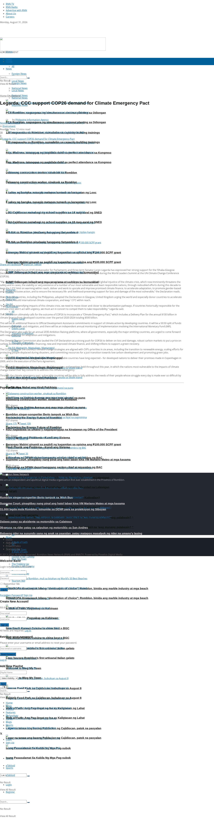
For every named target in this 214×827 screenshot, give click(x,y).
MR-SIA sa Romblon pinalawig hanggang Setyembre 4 (42, 242)
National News (20, 97)
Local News (18, 90)
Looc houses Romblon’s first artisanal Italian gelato (40, 657)
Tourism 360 (18, 580)
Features (10, 712)
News (9, 706)
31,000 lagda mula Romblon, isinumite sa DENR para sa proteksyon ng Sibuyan (53, 509)
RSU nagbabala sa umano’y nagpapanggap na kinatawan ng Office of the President (61, 429)
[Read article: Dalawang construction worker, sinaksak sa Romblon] (95, 393)
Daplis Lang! (18, 328)
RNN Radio (12, 7)
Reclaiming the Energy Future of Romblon (34, 427)
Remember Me (11, 583)
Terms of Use (13, 549)
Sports (9, 767)
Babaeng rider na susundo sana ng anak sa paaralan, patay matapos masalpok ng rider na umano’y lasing (71, 533)
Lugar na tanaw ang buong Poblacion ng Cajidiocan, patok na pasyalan (53, 737)
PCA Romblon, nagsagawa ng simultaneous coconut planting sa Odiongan (56, 122)
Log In (28, 630)
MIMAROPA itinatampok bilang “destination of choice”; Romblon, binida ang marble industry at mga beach (77, 598)
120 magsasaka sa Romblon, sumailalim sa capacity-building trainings (53, 142)
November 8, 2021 (10, 123)
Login (9, 784)
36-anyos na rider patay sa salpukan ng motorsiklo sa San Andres (44, 527)
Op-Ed (9, 718)
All (13, 311)
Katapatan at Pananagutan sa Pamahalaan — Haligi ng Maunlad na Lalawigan (57, 487)
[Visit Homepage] (18, 35)
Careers (10, 16)
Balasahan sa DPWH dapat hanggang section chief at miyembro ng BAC (54, 467)
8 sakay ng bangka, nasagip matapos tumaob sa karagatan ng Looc (51, 202)
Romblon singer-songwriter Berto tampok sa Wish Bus (42, 414)
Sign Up (28, 595)
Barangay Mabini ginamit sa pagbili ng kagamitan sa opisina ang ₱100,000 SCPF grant (63, 262)
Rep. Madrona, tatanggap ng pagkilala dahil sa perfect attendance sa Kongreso (58, 162)
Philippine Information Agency (31, 119)
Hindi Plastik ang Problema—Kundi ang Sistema (38, 447)
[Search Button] (28, 802)
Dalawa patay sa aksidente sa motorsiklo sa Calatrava (36, 521)
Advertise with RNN (16, 10)
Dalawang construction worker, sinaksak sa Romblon (41, 182)
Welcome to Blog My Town (23, 677)
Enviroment (13, 95)
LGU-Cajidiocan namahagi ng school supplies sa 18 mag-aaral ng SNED (54, 222)
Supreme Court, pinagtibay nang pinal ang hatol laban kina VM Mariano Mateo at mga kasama (68, 459)
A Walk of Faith (20, 542)
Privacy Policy (13, 545)
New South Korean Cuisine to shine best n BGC (37, 637)
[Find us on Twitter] (1, 25)
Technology (12, 715)
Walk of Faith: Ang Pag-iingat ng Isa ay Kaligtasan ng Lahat (45, 717)
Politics (10, 709)
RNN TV (10, 4)
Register (10, 792)
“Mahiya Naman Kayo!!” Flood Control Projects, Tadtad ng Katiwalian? (53, 507)
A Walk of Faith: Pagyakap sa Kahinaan (32, 617)
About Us (11, 13)
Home (9, 51)
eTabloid (10, 775)
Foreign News (19, 83)
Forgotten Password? (11, 595)
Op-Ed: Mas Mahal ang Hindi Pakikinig (31, 387)
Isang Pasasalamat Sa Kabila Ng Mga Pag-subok (38, 757)
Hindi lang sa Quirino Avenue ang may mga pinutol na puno (45, 407)
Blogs (9, 537)
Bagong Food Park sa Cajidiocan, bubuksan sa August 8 (44, 697)
